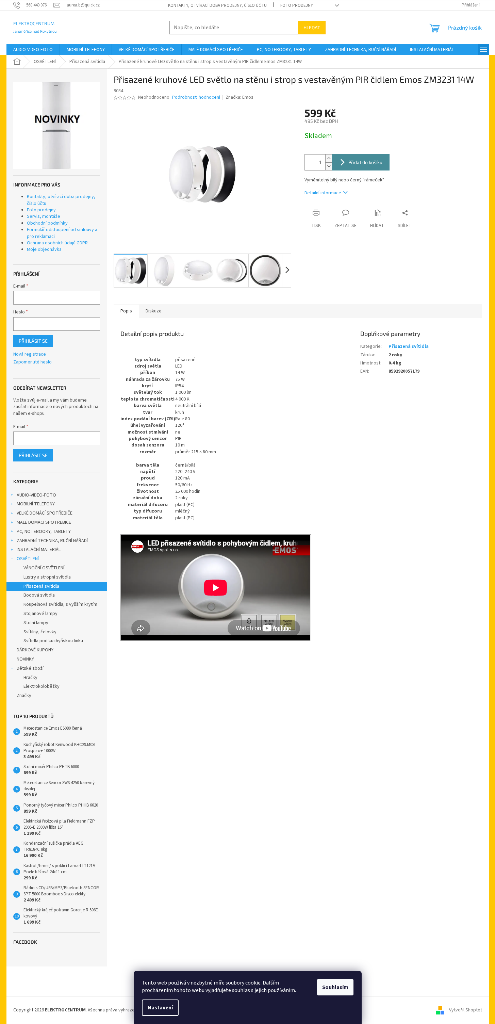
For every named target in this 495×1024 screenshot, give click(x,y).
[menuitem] (33, 49)
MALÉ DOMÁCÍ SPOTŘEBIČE (44, 522)
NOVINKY (25, 659)
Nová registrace (29, 354)
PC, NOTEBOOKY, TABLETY (44, 531)
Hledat (311, 27)
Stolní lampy (35, 622)
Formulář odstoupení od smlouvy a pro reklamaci (62, 233)
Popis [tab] (126, 311)
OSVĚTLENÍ (28, 558)
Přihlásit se (33, 341)
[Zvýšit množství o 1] (328, 158)
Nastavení (160, 1007)
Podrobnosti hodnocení (196, 97)
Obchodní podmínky (47, 223)
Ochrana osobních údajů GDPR (57, 243)
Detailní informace (322, 193)
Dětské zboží (30, 668)
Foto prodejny (296, 5)
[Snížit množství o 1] (328, 166)
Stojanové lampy (40, 613)
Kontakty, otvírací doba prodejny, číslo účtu (217, 5)
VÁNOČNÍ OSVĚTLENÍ (43, 568)
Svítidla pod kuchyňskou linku (53, 640)
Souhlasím (335, 987)
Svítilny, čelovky (39, 632)
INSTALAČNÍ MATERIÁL (39, 549)
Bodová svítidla (39, 595)
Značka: (239, 97)
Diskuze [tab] (154, 311)
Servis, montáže (43, 216)
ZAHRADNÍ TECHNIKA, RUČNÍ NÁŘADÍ (52, 540)
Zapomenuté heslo (32, 362)
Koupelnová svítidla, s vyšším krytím (60, 604)
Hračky (30, 677)
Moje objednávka (44, 249)
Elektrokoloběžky (41, 686)
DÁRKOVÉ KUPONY (35, 650)
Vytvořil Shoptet (465, 1010)
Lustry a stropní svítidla (47, 577)
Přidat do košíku (365, 162)
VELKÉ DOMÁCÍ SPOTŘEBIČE (44, 513)
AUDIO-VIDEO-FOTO (36, 495)
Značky (24, 695)
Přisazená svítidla (41, 586)
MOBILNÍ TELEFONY (36, 504)
